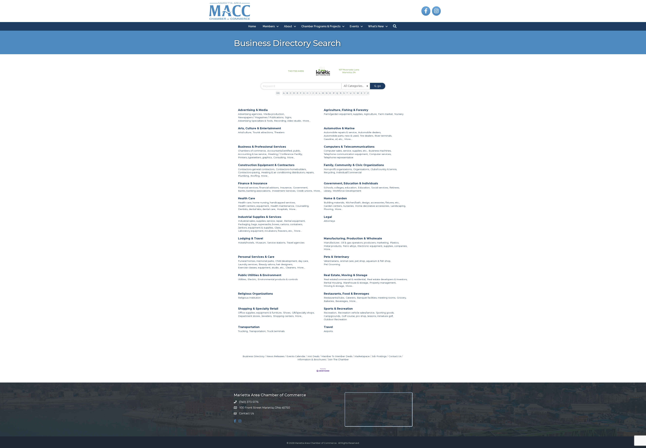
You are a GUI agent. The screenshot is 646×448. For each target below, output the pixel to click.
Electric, (252, 279)
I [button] (310, 93)
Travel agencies (295, 242)
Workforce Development (347, 190)
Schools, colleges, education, (340, 187)
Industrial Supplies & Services (259, 217)
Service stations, (276, 242)
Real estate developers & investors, (387, 279)
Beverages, (341, 301)
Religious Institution (249, 297)
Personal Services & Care (256, 256)
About (288, 26)
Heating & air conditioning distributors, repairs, (287, 172)
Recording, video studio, (288, 120)
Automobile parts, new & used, (341, 135)
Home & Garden (335, 198)
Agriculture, (370, 114)
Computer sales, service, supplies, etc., (346, 150)
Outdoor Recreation (335, 319)
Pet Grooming (332, 264)
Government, (300, 187)
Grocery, (401, 297)
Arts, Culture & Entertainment (259, 128)
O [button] (330, 93)
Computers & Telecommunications (349, 146)
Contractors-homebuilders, (291, 169)
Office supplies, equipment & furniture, (260, 312)
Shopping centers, (283, 316)
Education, (364, 187)
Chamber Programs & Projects (320, 26)
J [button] (313, 93)
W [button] (358, 93)
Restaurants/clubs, (334, 297)
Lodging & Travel (250, 238)
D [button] (294, 93)
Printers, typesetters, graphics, (255, 157)
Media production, (273, 114)
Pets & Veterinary (336, 256)
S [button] (344, 93)
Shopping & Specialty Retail (258, 308)
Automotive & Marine (339, 128)
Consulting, (279, 157)
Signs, (288, 117)
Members (269, 26)
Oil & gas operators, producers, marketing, (365, 242)
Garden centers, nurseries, (339, 206)
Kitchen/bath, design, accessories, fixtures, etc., (373, 202)
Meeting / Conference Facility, (285, 154)
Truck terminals (275, 331)
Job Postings (379, 356)
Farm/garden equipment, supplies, (343, 114)
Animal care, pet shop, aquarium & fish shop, (365, 261)
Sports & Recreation (338, 308)
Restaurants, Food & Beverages (346, 293)
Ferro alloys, (349, 246)
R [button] (340, 93)
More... (306, 120)
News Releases (275, 356)
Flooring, (329, 209)
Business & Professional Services (262, 146)
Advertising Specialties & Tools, (255, 120)
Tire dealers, (367, 135)
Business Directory (253, 356)
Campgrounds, (332, 316)
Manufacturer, (332, 242)
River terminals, (383, 135)
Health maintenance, (283, 206)
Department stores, (249, 316)
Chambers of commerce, (252, 150)
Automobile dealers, (369, 132)
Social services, (379, 187)
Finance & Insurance (252, 183)
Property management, (383, 282)
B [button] (287, 93)
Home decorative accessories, (372, 206)
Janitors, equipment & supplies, (256, 227)
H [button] (307, 93)
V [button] (354, 93)
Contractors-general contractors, (256, 169)
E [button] (297, 93)
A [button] (283, 93)
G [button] (304, 93)
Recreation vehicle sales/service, (356, 312)
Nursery (398, 114)
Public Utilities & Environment (259, 275)
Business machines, (380, 150)
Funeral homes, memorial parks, (256, 261)
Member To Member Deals (336, 356)
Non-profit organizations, (338, 169)
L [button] (319, 93)
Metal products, (333, 246)
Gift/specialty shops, (303, 312)
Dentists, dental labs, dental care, (257, 209)
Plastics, (394, 242)
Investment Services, (284, 190)
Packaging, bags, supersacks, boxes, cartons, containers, (270, 224)
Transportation (249, 327)
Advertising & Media (253, 110)
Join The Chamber (338, 359)
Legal (328, 217)
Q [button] (337, 93)
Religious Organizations (255, 293)
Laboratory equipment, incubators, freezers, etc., (265, 230)
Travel (328, 327)
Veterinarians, (331, 261)
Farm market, (385, 114)
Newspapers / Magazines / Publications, (261, 117)
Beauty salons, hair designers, (276, 264)
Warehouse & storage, (356, 282)
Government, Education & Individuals (351, 183)
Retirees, (394, 187)
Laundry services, (248, 264)
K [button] (316, 93)
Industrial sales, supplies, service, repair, (260, 221)
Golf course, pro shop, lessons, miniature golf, (367, 316)
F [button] (300, 93)
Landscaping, (398, 206)
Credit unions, (305, 190)
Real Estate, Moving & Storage (345, 275)
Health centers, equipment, (254, 206)
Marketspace (362, 356)
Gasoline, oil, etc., (333, 139)
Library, (328, 190)
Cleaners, (291, 267)
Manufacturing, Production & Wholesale (353, 238)
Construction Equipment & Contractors (266, 165)
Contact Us (395, 356)
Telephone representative (338, 157)
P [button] (333, 93)
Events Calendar (295, 356)
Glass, (278, 227)
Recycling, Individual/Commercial (343, 172)
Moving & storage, (334, 286)
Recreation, (330, 312)
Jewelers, (266, 316)
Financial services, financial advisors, (258, 187)
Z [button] (368, 93)
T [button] (347, 93)
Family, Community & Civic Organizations (354, 165)
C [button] (290, 93)
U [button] (350, 93)
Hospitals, (282, 209)
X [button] (361, 93)
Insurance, (286, 187)
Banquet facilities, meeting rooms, (376, 297)
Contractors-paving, (249, 172)
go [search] (379, 86)
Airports (328, 331)
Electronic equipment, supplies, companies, (382, 246)
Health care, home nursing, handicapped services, (266, 202)
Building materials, (334, 202)
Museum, (261, 242)
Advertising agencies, (250, 114)
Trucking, (243, 331)
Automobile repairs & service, (340, 132)
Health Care (246, 198)
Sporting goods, (385, 312)
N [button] (326, 93)
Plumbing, (243, 175)
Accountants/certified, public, (284, 150)
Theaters (279, 132)
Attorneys (329, 221)
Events (354, 26)
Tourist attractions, (263, 132)
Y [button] (364, 93)
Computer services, (380, 154)
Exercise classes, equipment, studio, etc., (261, 267)
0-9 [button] (278, 93)
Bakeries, (329, 301)
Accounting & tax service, (252, 154)
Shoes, (287, 312)
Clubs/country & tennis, (384, 169)
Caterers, (351, 297)
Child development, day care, (292, 261)
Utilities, (242, 279)
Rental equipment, (294, 221)
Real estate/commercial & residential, (345, 279)
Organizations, (361, 169)
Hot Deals (313, 356)
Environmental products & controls (278, 279)
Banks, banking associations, (254, 190)
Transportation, (257, 331)
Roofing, (255, 175)
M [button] (323, 93)
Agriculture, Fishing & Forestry (346, 110)
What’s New (376, 26)
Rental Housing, (333, 282)
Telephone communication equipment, (346, 154)
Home (252, 26)
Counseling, (302, 206)
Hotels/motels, (246, 242)
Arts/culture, (245, 132)
